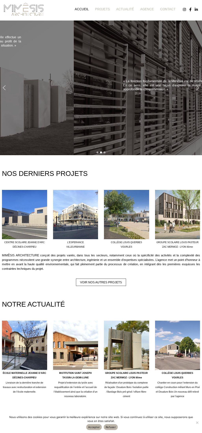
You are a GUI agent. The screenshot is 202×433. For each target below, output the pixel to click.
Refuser (111, 427)
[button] (4, 88)
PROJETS (102, 9)
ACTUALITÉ (125, 9)
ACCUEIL (82, 9)
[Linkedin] (196, 9)
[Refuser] (197, 423)
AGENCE (147, 9)
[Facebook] (190, 9)
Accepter (94, 427)
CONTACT (168, 9)
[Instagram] (184, 9)
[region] (101, 88)
